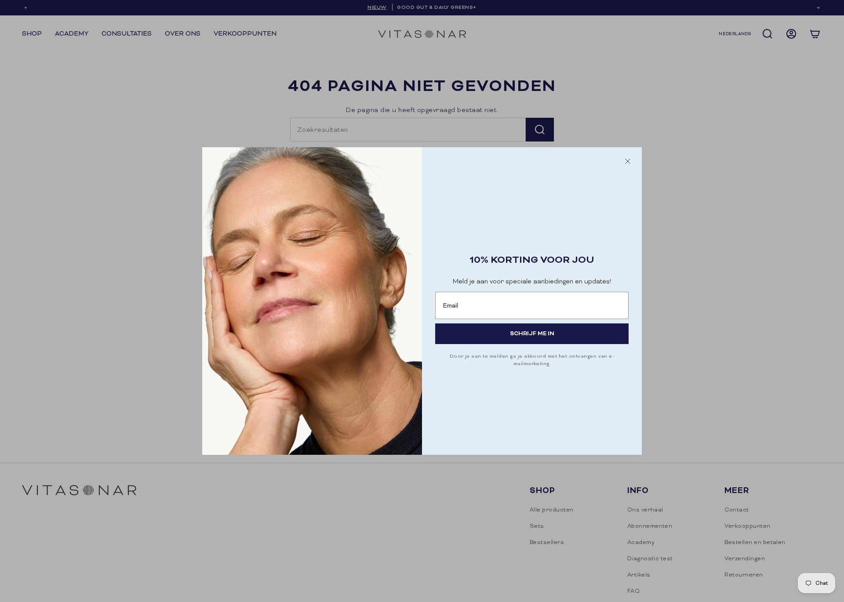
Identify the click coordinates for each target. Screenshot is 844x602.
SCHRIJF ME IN (532, 333)
